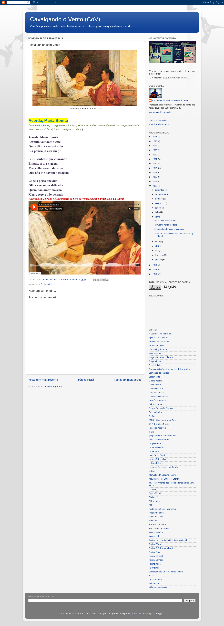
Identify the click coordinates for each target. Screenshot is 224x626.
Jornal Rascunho (156, 447)
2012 (155, 274)
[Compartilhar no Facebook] (104, 279)
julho (157, 212)
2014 (155, 265)
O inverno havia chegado (165, 225)
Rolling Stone (155, 564)
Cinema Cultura (156, 389)
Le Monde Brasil (156, 463)
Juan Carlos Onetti (157, 455)
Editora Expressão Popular (161, 408)
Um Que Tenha (155, 580)
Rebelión (153, 521)
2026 (155, 137)
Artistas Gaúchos (157, 346)
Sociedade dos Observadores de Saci (166, 572)
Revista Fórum (155, 544)
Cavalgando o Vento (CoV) (65, 19)
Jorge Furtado (155, 444)
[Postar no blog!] (97, 279)
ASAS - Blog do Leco (158, 350)
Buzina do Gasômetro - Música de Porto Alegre (170, 369)
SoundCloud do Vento (159, 124)
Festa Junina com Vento (165, 221)
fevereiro (159, 255)
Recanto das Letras (157, 525)
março (158, 251)
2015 (155, 186)
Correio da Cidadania (158, 397)
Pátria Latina (154, 501)
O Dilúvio (153, 489)
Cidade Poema (155, 381)
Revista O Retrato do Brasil (161, 548)
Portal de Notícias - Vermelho (162, 509)
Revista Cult (154, 536)
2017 (155, 177)
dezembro (160, 190)
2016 (155, 182)
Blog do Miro (155, 361)
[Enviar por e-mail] (94, 279)
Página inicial (86, 379)
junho (158, 217)
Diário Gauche (155, 404)
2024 (155, 146)
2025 (155, 141)
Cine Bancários (156, 385)
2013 (155, 270)
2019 (155, 168)
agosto (158, 208)
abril (157, 246)
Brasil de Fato (155, 365)
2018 (155, 173)
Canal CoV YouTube (158, 121)
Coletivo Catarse (156, 393)
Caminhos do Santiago (159, 373)
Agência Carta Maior (158, 338)
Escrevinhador (155, 412)
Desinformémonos (157, 400)
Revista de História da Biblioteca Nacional (168, 540)
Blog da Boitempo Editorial (161, 357)
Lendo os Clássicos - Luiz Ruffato (163, 467)
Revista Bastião (156, 532)
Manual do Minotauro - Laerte (162, 475)
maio (157, 242)
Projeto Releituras (157, 513)
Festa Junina (46, 284)
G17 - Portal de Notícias (160, 424)
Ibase (151, 432)
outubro (159, 199)
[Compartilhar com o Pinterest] (107, 279)
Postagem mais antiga (128, 379)
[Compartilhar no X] (100, 279)
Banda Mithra (155, 353)
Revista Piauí (154, 552)
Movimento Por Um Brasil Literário (165, 479)
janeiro (158, 260)
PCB (150, 505)
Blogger (159, 614)
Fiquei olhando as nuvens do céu (169, 229)
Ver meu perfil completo (160, 112)
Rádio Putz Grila (156, 517)
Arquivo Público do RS (159, 342)
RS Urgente (154, 568)
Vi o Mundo (154, 583)
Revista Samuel (156, 556)
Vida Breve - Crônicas (158, 587)
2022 (155, 155)
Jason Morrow (135, 614)
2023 (155, 150)
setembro (160, 203)
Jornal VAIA (154, 451)
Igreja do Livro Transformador (162, 436)
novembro (160, 194)
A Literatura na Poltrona (160, 334)
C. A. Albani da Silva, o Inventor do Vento (170, 101)
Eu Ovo (152, 416)
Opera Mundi (155, 493)
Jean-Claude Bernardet (159, 440)
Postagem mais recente (43, 379)
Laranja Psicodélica (157, 459)
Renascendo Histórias (159, 529)
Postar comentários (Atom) (49, 387)
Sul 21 (151, 576)
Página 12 (153, 497)
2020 (155, 164)
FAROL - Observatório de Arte (162, 420)
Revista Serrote (156, 560)
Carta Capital (155, 377)
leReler (152, 471)
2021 (155, 159)
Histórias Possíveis (157, 428)
